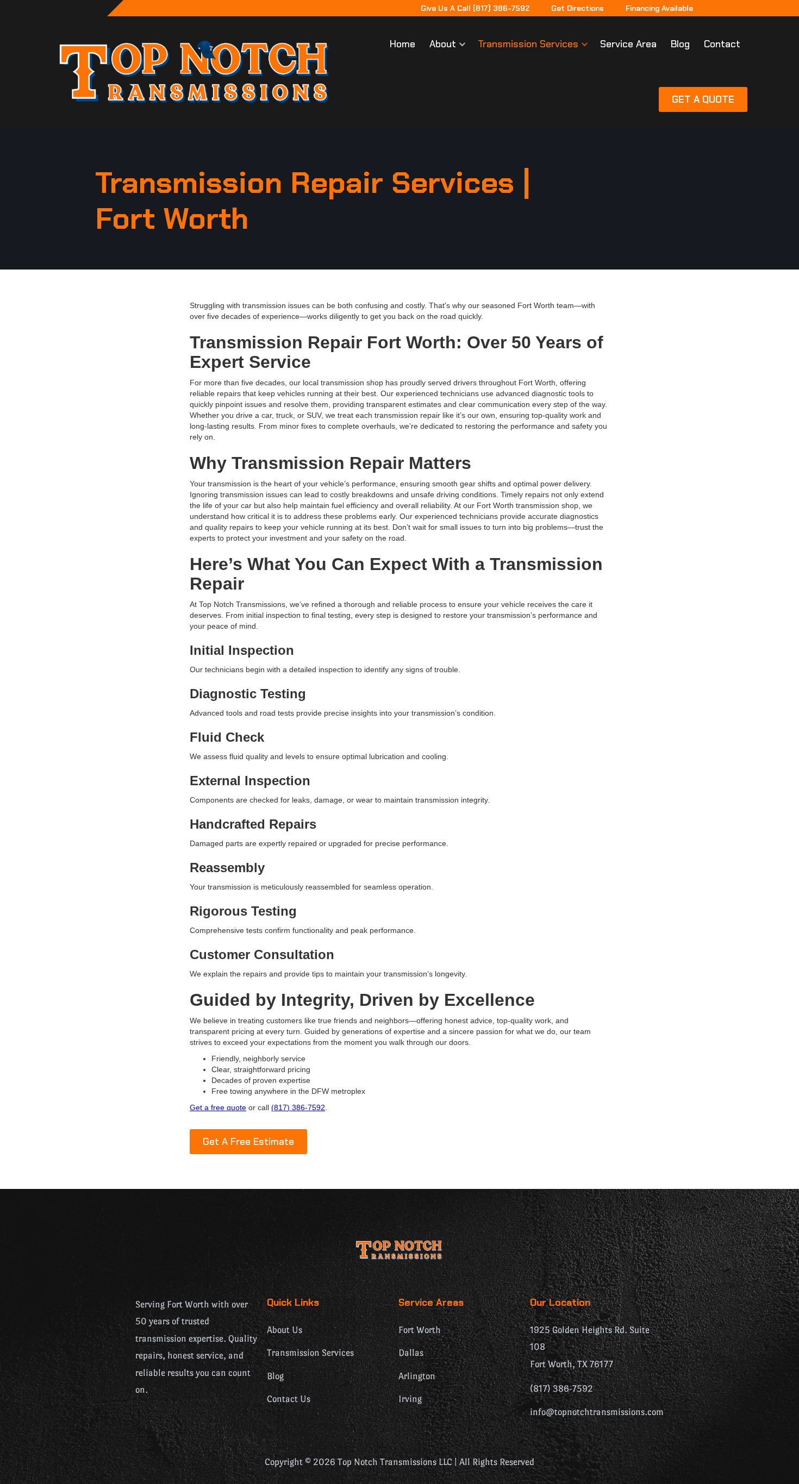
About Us (284, 1330)
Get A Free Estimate (248, 1141)
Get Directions (577, 8)
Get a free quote (218, 1107)
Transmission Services (528, 44)
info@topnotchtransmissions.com (597, 1412)
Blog (680, 44)
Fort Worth (419, 1330)
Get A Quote (703, 99)
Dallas (410, 1353)
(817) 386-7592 (298, 1107)
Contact (722, 44)
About (442, 44)
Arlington (416, 1376)
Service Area (628, 44)
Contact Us (288, 1399)
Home (402, 44)
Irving (410, 1399)
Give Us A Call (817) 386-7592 (475, 8)
